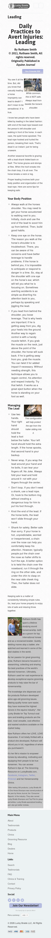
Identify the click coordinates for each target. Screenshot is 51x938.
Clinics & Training (16, 878)
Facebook (12, 775)
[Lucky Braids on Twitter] (10, 900)
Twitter (32, 775)
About (10, 820)
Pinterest (12, 778)
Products (12, 829)
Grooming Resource (17, 839)
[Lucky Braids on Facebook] (14, 900)
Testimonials (13, 825)
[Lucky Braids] (19, 6)
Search (11, 864)
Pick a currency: (14, 915)
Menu (36, 5)
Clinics (11, 834)
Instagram (23, 775)
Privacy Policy (14, 888)
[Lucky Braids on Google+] (18, 900)
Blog (10, 843)
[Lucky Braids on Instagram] (23, 900)
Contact (11, 883)
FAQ (10, 874)
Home (10, 853)
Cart (41, 5)
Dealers (11, 848)
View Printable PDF (32, 71)
